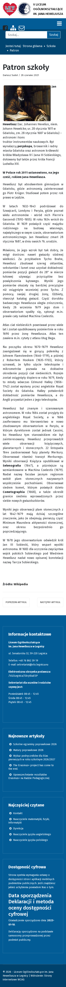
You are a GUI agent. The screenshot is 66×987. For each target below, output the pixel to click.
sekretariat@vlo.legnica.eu (32, 664)
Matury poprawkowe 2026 (27, 750)
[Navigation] (59, 23)
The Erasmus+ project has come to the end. (31, 767)
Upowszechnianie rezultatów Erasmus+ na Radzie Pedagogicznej (28, 776)
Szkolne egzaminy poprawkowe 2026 (34, 744)
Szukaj (53, 34)
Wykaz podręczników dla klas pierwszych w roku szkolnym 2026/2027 (31, 757)
